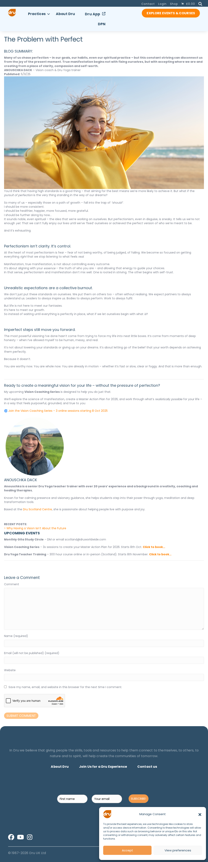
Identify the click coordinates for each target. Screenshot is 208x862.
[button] (200, 814)
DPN (101, 24)
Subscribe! (138, 799)
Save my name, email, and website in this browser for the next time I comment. (65, 687)
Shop (174, 4)
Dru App (92, 14)
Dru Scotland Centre (37, 509)
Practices (37, 13)
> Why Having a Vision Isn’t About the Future (35, 528)
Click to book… (154, 547)
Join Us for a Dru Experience (103, 766)
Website (10, 670)
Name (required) (16, 636)
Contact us (147, 766)
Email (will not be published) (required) (31, 653)
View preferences (178, 850)
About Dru (65, 13)
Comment (11, 584)
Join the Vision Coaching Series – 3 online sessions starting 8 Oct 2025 (58, 411)
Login (162, 4)
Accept (127, 850)
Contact (148, 4)
